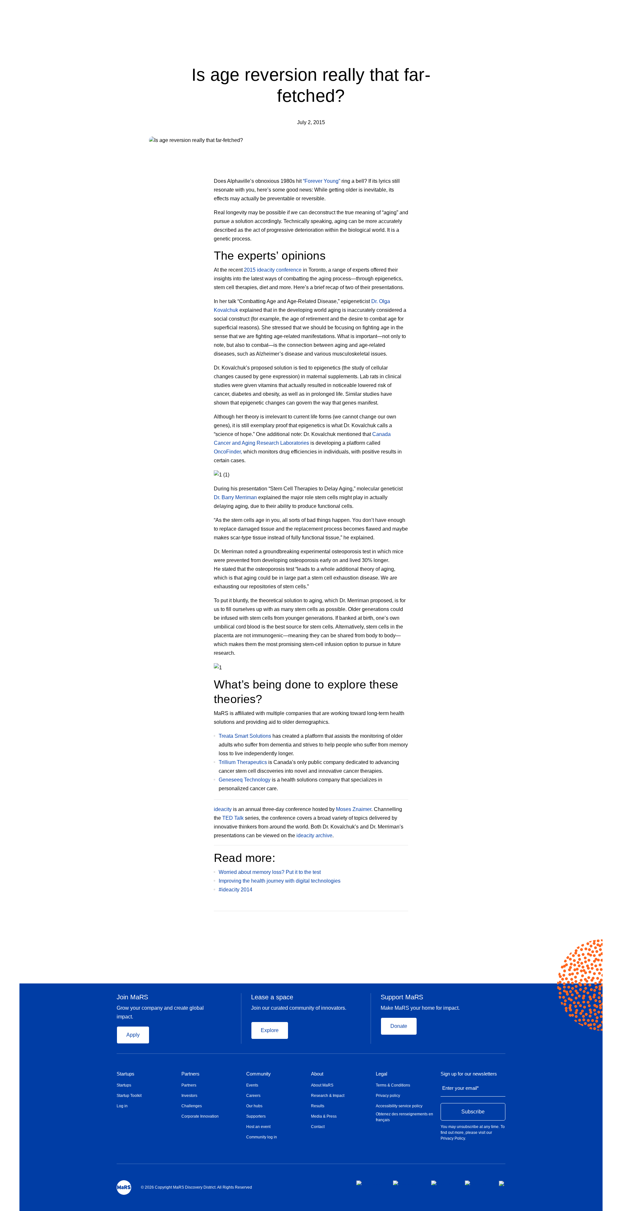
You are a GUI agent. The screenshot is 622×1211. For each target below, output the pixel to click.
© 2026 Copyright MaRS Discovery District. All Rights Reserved (196, 1187)
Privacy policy (388, 1095)
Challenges (191, 1106)
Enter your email (460, 1088)
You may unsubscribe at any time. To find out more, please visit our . (473, 1132)
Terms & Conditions (393, 1085)
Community (258, 1073)
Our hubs (254, 1106)
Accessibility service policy (399, 1106)
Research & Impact (327, 1095)
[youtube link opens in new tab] (477, 1183)
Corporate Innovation (200, 1116)
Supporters (256, 1116)
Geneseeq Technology (245, 779)
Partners (190, 1073)
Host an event (258, 1126)
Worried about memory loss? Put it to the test (270, 872)
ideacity (223, 809)
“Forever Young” (321, 181)
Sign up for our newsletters (469, 1073)
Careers (253, 1095)
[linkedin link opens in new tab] (443, 1183)
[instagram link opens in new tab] (407, 1183)
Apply (133, 1035)
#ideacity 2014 (235, 889)
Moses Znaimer (353, 809)
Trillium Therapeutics (243, 762)
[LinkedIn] (406, 920)
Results (317, 1106)
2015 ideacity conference (273, 270)
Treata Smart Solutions (245, 736)
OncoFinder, (228, 451)
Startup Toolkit (129, 1095)
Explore (270, 1030)
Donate (398, 1026)
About (317, 1073)
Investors (189, 1095)
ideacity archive (314, 835)
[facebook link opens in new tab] (369, 1183)
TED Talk (233, 818)
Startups (125, 1073)
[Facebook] (380, 920)
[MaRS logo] (124, 1187)
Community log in (261, 1137)
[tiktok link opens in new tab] (502, 1183)
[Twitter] (393, 920)
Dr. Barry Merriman (235, 497)
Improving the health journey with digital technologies (279, 881)
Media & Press (324, 1116)
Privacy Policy (453, 1138)
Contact (318, 1126)
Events (252, 1085)
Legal (381, 1073)
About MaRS (322, 1085)
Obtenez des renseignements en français (404, 1117)
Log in (122, 1106)
